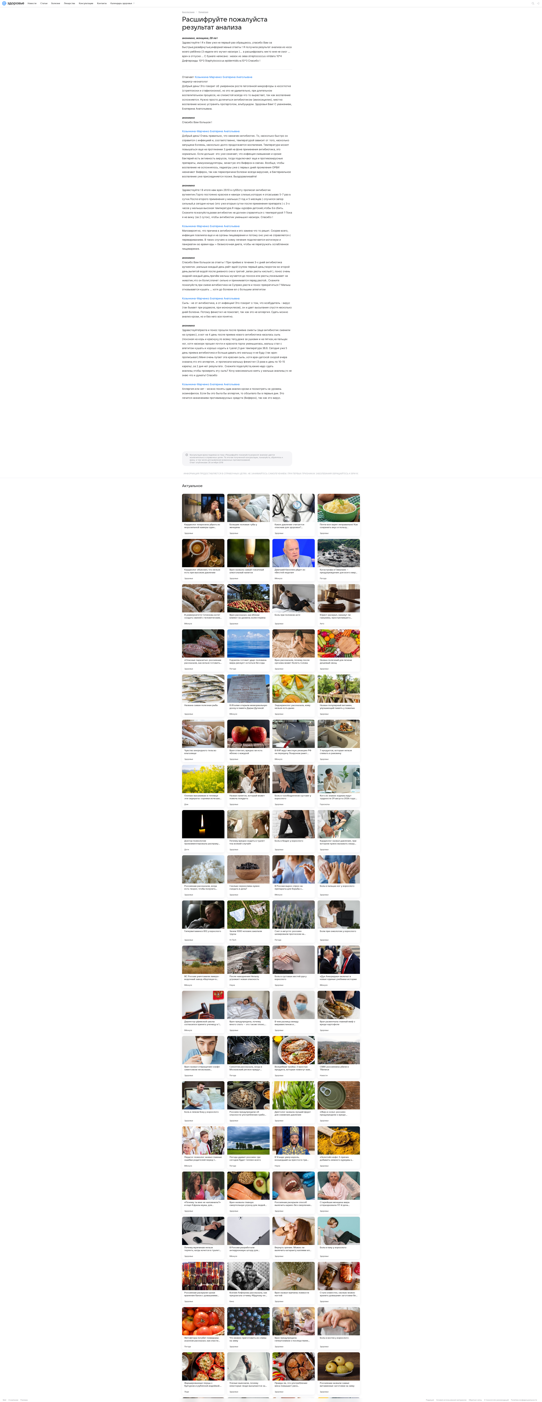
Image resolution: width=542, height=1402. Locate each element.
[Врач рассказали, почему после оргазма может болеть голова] (293, 650)
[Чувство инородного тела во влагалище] (203, 741)
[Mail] (4, 3)
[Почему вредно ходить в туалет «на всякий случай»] (248, 831)
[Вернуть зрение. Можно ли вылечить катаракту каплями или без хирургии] (293, 1238)
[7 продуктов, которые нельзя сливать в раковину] (339, 741)
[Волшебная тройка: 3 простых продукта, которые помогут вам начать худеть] (293, 1057)
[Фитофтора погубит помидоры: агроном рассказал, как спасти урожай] (203, 1328)
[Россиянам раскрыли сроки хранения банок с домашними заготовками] (203, 1283)
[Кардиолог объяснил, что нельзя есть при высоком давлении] (203, 560)
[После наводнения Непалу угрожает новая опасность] (248, 967)
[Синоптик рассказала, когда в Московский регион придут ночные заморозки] (248, 1057)
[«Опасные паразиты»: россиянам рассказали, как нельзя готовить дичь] (203, 650)
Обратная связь (475, 1400)
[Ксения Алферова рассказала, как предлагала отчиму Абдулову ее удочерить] (248, 1283)
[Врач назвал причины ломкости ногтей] (293, 1283)
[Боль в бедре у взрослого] (293, 831)
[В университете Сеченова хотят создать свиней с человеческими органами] (203, 605)
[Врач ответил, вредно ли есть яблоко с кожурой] (248, 741)
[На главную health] (15, 3)
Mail (4, 1400)
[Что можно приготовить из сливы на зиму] (248, 1328)
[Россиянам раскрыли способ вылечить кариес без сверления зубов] (293, 1193)
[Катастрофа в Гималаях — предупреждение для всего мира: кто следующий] (339, 560)
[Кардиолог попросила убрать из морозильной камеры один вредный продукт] (203, 515)
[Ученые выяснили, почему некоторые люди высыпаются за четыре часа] (248, 1373)
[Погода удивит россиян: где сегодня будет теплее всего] (248, 1147)
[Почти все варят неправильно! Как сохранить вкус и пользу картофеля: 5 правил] (339, 515)
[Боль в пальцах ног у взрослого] (339, 876)
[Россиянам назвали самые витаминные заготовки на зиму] (339, 1373)
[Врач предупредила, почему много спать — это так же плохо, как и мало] (248, 1012)
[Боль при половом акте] (293, 605)
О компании (13, 1400)
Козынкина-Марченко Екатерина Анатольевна (223, 77)
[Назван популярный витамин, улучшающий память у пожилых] (339, 696)
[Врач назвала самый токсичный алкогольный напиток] (248, 560)
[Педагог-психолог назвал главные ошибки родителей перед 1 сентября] (203, 1147)
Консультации (188, 12)
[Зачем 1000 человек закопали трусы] (248, 921)
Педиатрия (203, 12)
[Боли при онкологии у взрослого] (339, 921)
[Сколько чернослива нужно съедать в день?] (248, 876)
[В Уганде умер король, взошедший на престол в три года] (293, 1147)
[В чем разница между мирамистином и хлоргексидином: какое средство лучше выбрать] (293, 1012)
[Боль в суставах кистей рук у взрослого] (293, 967)
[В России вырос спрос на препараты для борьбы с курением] (293, 876)
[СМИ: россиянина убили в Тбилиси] (339, 1057)
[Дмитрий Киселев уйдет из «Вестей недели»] (293, 560)
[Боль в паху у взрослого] (339, 1238)
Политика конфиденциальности (524, 1400)
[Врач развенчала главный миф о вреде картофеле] (339, 1012)
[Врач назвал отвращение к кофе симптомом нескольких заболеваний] (203, 1057)
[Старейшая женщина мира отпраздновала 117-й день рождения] (339, 1193)
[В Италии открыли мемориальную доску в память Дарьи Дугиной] (248, 696)
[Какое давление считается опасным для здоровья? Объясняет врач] (293, 515)
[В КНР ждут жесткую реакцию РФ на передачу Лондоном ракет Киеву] (293, 741)
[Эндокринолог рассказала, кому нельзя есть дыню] (293, 696)
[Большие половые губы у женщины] (248, 515)
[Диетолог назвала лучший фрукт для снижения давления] (293, 1102)
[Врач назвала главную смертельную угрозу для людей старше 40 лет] (248, 1193)
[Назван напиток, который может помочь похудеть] (248, 786)
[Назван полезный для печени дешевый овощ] (339, 650)
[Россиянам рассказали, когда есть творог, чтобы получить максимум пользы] (203, 876)
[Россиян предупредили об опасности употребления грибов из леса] (248, 1102)
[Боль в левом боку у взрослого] (203, 1102)
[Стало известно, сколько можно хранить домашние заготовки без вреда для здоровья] (339, 1283)
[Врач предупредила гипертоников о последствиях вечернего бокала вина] (293, 1328)
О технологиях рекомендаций (496, 1400)
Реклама (24, 1400)
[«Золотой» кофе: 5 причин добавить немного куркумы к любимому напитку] (339, 1147)
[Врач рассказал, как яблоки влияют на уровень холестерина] (248, 605)
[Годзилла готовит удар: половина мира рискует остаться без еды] (248, 650)
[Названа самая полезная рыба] (203, 696)
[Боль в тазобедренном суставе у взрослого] (293, 786)
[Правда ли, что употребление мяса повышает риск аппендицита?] (293, 1373)
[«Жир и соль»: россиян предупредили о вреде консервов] (339, 1102)
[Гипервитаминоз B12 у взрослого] (203, 921)
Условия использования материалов (451, 1400)
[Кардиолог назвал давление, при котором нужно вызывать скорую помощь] (339, 831)
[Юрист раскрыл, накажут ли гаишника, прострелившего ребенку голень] (339, 605)
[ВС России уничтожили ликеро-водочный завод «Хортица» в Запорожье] (203, 967)
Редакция (430, 1400)
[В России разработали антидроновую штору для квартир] (248, 1238)
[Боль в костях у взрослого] (339, 1328)
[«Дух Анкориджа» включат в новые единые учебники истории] (339, 967)
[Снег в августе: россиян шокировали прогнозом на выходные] (293, 921)
